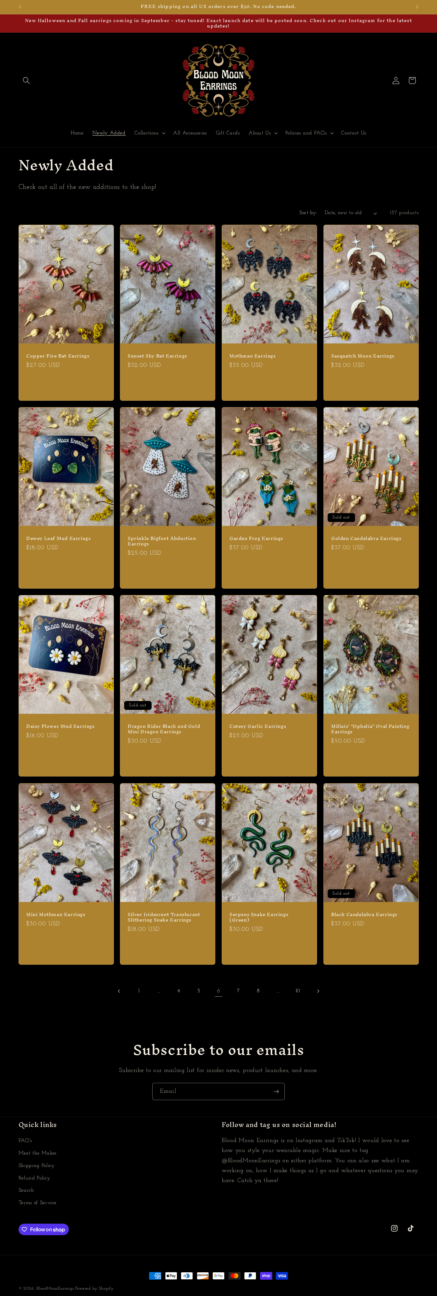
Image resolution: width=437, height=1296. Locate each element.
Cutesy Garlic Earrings (257, 726)
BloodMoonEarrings (55, 1289)
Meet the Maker (38, 1153)
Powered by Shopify (94, 1289)
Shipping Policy (37, 1165)
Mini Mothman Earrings (55, 914)
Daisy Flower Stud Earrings (60, 726)
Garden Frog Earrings (256, 538)
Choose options (269, 384)
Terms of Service (38, 1202)
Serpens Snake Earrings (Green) (258, 917)
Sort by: (308, 212)
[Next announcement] (417, 7)
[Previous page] (119, 991)
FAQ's (25, 1140)
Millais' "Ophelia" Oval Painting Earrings (370, 729)
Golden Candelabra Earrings (366, 538)
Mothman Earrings (252, 355)
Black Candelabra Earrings (364, 914)
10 (298, 991)
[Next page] (318, 991)
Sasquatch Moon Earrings (362, 355)
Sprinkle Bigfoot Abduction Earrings (162, 541)
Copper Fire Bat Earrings (57, 355)
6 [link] (218, 991)
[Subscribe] (276, 1091)
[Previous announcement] (20, 7)
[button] (27, 80)
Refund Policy (35, 1178)
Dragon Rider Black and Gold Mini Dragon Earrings (164, 729)
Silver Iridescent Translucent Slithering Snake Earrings (164, 917)
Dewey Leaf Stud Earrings (58, 538)
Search (26, 1190)
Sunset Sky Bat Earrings (157, 355)
